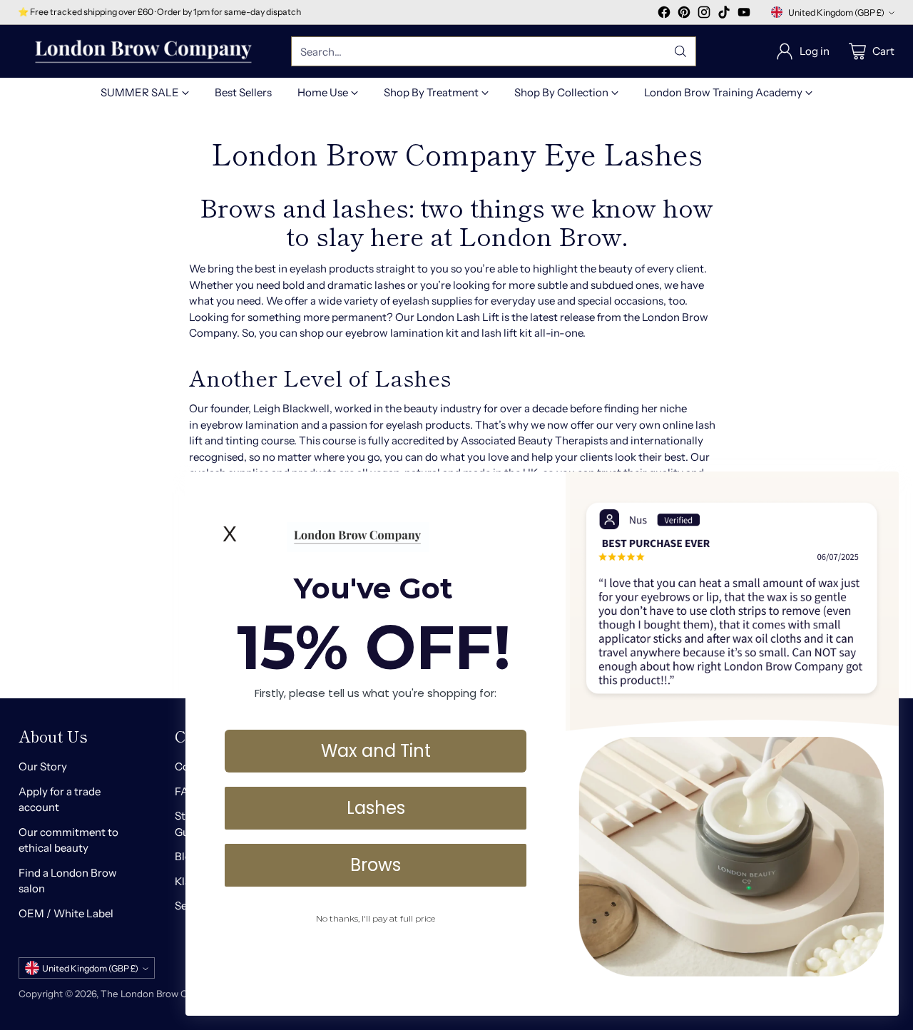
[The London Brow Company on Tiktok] (724, 14)
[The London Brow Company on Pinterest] (684, 14)
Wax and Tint (376, 750)
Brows (375, 864)
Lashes (376, 807)
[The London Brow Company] (143, 52)
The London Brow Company (162, 993)
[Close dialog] (880, 489)
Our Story (43, 766)
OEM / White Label (66, 913)
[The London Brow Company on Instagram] (704, 14)
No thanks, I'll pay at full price (375, 917)
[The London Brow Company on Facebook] (664, 14)
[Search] (680, 51)
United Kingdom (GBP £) (836, 12)
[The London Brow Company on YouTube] (744, 14)
